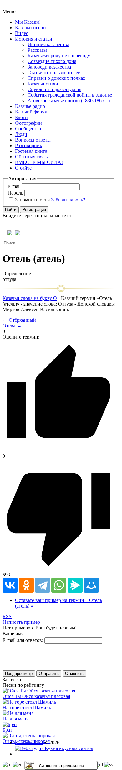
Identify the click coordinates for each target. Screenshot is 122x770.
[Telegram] (42, 585)
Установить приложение (61, 765)
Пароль (15, 192)
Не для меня (15, 718)
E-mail (14, 186)
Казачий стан (29, 742)
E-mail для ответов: (23, 640)
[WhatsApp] (58, 585)
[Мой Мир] (91, 585)
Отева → (12, 325)
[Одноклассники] (26, 585)
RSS (7, 616)
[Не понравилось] (59, 569)
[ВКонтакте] (10, 585)
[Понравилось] (59, 450)
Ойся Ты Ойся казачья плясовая (36, 696)
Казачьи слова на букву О (30, 298)
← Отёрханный (19, 320)
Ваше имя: (14, 633)
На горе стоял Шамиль (27, 707)
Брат (7, 730)
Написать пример (21, 622)
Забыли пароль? (68, 199)
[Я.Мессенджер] (75, 585)
